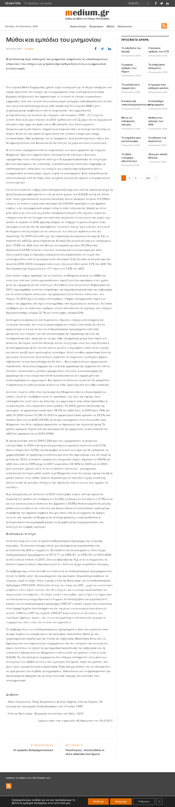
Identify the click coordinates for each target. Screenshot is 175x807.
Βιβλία (110, 26)
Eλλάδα (29, 49)
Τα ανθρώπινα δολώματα (156, 66)
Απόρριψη (121, 801)
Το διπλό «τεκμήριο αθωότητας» (129, 157)
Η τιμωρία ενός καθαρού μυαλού (158, 86)
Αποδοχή (98, 801)
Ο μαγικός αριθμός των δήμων (128, 68)
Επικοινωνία (125, 26)
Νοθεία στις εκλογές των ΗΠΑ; (155, 121)
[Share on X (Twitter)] (102, 49)
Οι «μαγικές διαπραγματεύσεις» (33, 750)
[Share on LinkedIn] (109, 49)
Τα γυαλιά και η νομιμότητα (130, 86)
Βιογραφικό (96, 26)
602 (148, 178)
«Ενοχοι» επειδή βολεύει (157, 156)
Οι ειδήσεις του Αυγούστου (157, 139)
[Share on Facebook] (95, 49)
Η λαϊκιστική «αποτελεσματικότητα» (135, 103)
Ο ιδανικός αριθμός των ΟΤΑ (40, 3)
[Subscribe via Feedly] (164, 27)
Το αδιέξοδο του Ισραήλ (131, 50)
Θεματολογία (78, 26)
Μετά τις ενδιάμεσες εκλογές (128, 121)
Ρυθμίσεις (144, 801)
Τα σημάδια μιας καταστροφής (131, 139)
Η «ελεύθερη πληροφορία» (156, 103)
